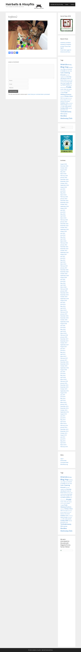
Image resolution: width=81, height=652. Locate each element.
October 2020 (63, 273)
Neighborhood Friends (67, 99)
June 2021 (62, 258)
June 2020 (62, 281)
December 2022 (64, 223)
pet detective (70, 103)
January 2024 (63, 198)
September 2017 (64, 344)
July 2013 (62, 437)
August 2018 (63, 323)
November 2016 (64, 364)
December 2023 (64, 200)
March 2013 (63, 444)
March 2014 (63, 423)
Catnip (70, 71)
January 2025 (63, 177)
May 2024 (62, 193)
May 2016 (62, 375)
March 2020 (63, 287)
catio (67, 69)
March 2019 (63, 310)
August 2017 (63, 346)
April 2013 (63, 442)
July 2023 (62, 210)
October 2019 (63, 296)
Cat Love (67, 71)
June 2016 (62, 373)
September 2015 (64, 391)
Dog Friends (69, 81)
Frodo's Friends (63, 90)
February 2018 (64, 335)
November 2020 (64, 271)
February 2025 (64, 175)
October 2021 (63, 250)
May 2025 (62, 171)
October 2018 (63, 319)
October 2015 (63, 389)
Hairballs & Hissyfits (20, 4)
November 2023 (64, 202)
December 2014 (64, 406)
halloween (62, 96)
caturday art (63, 78)
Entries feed (63, 460)
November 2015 (64, 387)
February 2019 (64, 312)
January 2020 (63, 291)
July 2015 (62, 394)
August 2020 (63, 277)
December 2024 (64, 179)
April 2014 (63, 421)
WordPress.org (64, 464)
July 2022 (62, 233)
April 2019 (63, 308)
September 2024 (64, 185)
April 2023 (63, 216)
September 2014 (64, 412)
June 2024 (62, 191)
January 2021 (63, 268)
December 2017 (64, 339)
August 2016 (63, 369)
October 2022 (63, 227)
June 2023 (62, 212)
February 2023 (64, 220)
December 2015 (64, 385)
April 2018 (63, 331)
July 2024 (62, 189)
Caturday (68, 77)
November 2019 (64, 294)
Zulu (70, 118)
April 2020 (63, 285)
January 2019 (63, 314)
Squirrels (69, 106)
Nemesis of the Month (65, 101)
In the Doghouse (66, 98)
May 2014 (62, 419)
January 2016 (63, 383)
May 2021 (62, 260)
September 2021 (64, 252)
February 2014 (64, 425)
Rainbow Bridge (63, 104)
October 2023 (63, 204)
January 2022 (63, 245)
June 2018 (62, 327)
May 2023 (62, 214)
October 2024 (63, 183)
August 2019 (63, 300)
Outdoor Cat (64, 103)
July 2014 (62, 416)
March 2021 (63, 264)
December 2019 (64, 293)
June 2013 (62, 439)
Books (66, 4)
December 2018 (64, 316)
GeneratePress (49, 650)
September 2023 (64, 206)
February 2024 (64, 196)
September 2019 (64, 298)
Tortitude (63, 112)
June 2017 (62, 350)
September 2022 (64, 229)
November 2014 (64, 408)
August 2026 (63, 164)
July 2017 (62, 348)
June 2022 (62, 235)
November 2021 (64, 248)
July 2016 (62, 371)
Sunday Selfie (64, 108)
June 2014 (62, 418)
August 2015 (63, 392)
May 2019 (62, 306)
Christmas (68, 80)
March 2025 (63, 173)
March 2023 (63, 218)
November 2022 (64, 225)
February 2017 (64, 358)
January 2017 (63, 360)
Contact (72, 4)
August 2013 (63, 435)
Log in (61, 458)
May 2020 (62, 283)
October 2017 (63, 343)
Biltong (69, 64)
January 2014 (63, 427)
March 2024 (63, 195)
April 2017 (63, 354)
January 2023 (63, 221)
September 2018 (64, 321)
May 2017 (62, 352)
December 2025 (64, 166)
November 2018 (64, 318)
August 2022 (63, 231)
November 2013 (64, 431)
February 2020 (64, 289)
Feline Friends (66, 85)
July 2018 (62, 325)
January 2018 (63, 337)
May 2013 (62, 441)
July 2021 (62, 256)
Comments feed (64, 462)
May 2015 (62, 398)
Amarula (63, 64)
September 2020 (64, 275)
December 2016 (64, 362)
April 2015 (63, 400)
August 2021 (63, 254)
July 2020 (62, 279)
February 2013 (64, 446)
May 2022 (62, 237)
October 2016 (63, 366)
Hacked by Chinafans (65, 44)
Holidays (66, 96)
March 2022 (63, 241)
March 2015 (63, 402)
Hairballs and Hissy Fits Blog (56, 4)
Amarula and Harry (65, 52)
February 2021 (64, 266)
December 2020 (64, 269)
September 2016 (64, 368)
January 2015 (63, 404)
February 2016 (64, 381)
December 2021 (64, 246)
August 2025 (63, 170)
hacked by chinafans (65, 42)
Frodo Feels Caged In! (65, 50)
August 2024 (63, 187)
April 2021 (63, 262)
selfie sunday (65, 106)
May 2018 (62, 329)
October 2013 (63, 433)
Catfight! (64, 69)
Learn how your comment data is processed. (39, 94)
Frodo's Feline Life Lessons (66, 89)
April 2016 (63, 377)
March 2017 (63, 356)
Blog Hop (64, 67)
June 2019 (62, 304)
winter (65, 114)
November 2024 (64, 181)
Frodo (68, 87)
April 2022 (63, 239)
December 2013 (64, 429)
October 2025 (63, 168)
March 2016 (63, 379)
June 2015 (62, 396)
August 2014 (63, 414)
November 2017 (64, 341)
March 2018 (63, 333)
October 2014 (63, 410)
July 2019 (62, 302)
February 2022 (64, 243)
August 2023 (63, 208)
